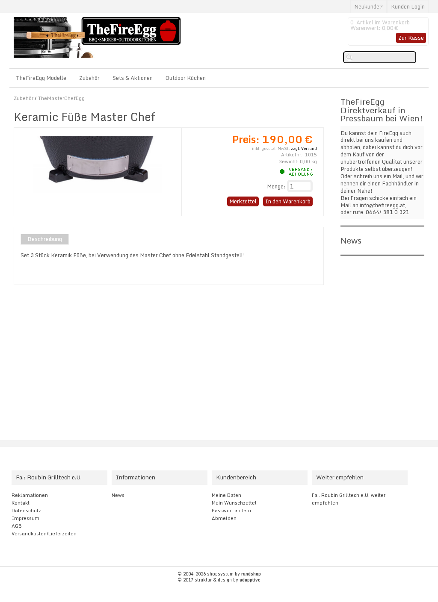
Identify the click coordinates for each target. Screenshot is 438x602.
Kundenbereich (236, 477)
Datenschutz (26, 510)
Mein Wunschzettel (234, 503)
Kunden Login (408, 6)
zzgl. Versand (304, 148)
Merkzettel (243, 201)
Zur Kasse (411, 37)
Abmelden (224, 518)
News (118, 495)
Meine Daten (226, 495)
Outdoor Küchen (186, 77)
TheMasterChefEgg (61, 98)
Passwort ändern (231, 510)
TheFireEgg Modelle (41, 77)
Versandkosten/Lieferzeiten (44, 533)
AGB (17, 526)
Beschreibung (44, 239)
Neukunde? (368, 6)
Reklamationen (30, 495)
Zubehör (89, 77)
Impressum (25, 518)
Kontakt (21, 503)
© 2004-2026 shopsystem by (219, 573)
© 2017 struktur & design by (219, 579)
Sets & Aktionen (132, 77)
